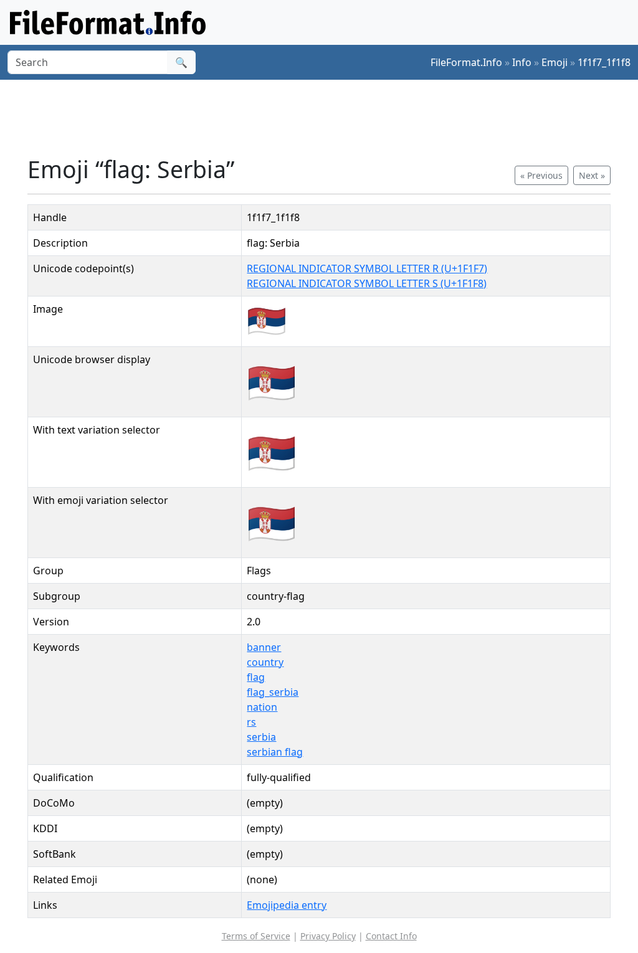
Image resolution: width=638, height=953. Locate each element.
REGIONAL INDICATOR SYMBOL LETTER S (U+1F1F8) (367, 283)
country (265, 662)
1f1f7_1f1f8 (604, 62)
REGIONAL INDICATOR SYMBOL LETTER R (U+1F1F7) (367, 268)
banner (264, 647)
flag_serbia (272, 692)
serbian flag (275, 752)
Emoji (554, 62)
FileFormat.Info (466, 62)
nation (262, 707)
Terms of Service (256, 936)
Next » (592, 175)
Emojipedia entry (286, 905)
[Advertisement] (326, 118)
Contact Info (391, 936)
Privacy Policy (328, 936)
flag (256, 677)
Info (521, 62)
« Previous (541, 175)
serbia (261, 737)
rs (251, 722)
